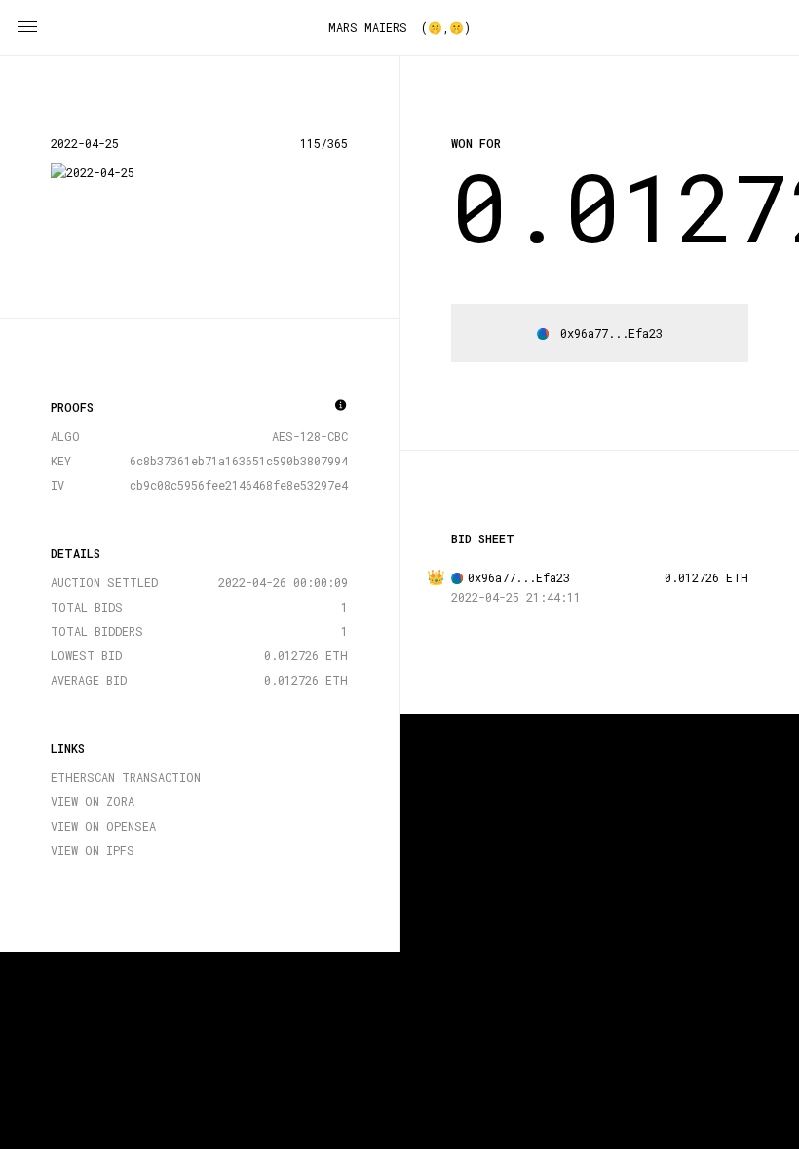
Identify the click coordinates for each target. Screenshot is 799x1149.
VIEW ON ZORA (92, 801)
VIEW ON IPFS (92, 850)
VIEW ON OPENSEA (103, 826)
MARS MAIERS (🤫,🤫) (399, 27)
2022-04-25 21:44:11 (516, 597)
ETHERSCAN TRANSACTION (126, 777)
